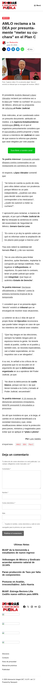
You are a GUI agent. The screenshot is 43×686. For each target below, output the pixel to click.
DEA (24, 444)
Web (3, 513)
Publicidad (6, 669)
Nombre (5, 492)
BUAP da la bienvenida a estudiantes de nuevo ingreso (18, 551)
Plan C (31, 444)
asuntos (37, 102)
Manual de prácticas (9, 665)
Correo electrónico (8, 503)
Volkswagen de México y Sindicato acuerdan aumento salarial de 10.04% (21, 562)
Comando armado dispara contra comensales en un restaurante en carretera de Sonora (20, 162)
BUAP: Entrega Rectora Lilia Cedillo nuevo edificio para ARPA (20, 592)
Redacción (14, 42)
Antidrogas (8, 125)
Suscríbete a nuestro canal (21, 150)
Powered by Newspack (9, 682)
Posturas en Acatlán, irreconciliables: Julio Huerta (18, 583)
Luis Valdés (35, 439)
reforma (9, 108)
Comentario (6, 469)
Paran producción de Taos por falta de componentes (21, 573)
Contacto (5, 658)
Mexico (6, 18)
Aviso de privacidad (9, 661)
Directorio (5, 654)
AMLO (18, 444)
